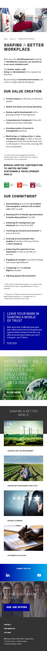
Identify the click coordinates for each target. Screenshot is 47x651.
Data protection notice (13, 644)
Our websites (9, 628)
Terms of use (10, 641)
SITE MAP (7, 632)
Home (6, 39)
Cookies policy (22, 641)
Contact (7, 624)
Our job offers (17, 607)
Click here (14, 393)
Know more (12, 343)
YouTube (39, 575)
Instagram (23, 575)
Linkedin (8, 575)
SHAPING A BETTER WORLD (26, 39)
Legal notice (29, 639)
